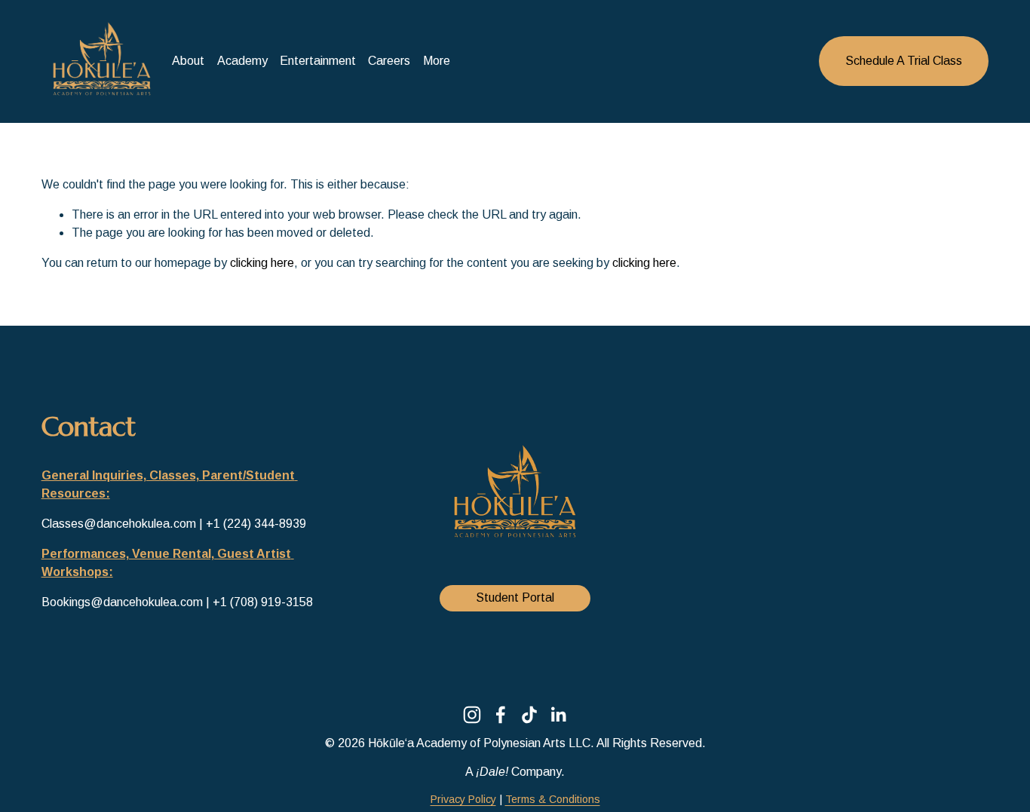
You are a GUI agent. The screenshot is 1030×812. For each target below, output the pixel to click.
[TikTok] (529, 715)
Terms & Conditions (552, 799)
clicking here (262, 262)
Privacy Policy (463, 799)
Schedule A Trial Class (903, 60)
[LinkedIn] (558, 715)
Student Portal (515, 597)
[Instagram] (472, 715)
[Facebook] (501, 715)
